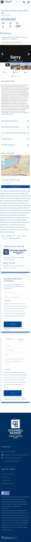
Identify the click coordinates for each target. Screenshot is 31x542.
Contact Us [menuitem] (5, 480)
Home (3, 236)
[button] (23, 2)
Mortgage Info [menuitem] (7, 483)
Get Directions (15, 186)
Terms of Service (19, 399)
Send (12, 393)
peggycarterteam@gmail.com (16, 455)
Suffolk (19, 236)
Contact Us (6, 267)
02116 (5, 238)
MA (14, 236)
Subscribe (12, 324)
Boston (24, 236)
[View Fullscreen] (3, 163)
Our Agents (13, 267)
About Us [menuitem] (5, 477)
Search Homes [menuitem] (7, 474)
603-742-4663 (10, 263)
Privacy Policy (10, 399)
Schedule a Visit (21, 340)
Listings (9, 236)
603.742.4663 (10, 452)
